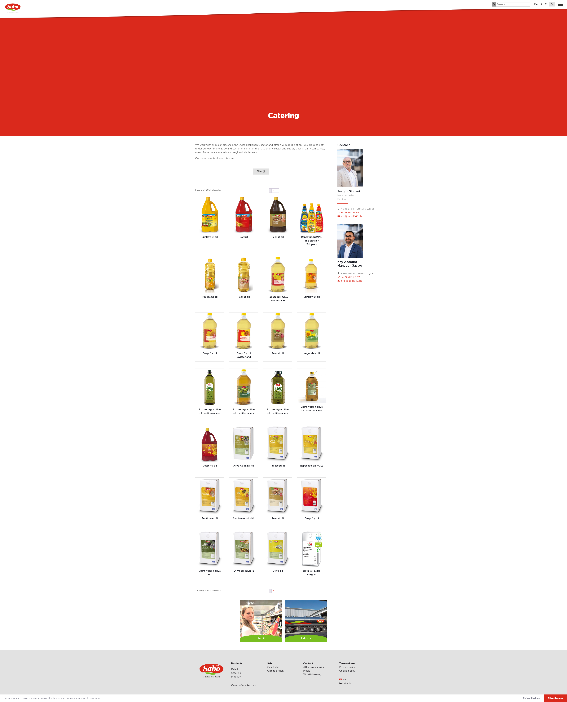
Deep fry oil (209, 353)
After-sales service (314, 667)
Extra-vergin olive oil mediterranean (210, 411)
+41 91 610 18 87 (349, 212)
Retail (234, 669)
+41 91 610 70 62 (350, 277)
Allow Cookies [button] (555, 698)
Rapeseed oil (210, 297)
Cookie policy (347, 671)
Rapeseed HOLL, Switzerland (278, 299)
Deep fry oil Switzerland (244, 355)
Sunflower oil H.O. (244, 518)
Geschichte (273, 667)
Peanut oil (278, 237)
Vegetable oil (312, 353)
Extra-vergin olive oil (210, 573)
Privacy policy (347, 667)
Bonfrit (243, 237)
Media (306, 671)
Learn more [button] (93, 698)
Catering (236, 673)
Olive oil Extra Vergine (311, 573)
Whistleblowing (312, 674)
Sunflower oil (210, 237)
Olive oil (278, 571)
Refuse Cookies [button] (531, 698)
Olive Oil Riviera (244, 571)
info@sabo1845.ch (351, 216)
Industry (236, 677)
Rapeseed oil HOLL (311, 466)
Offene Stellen (275, 671)
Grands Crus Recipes (243, 685)
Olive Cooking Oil (244, 466)
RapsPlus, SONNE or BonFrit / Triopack (311, 241)
